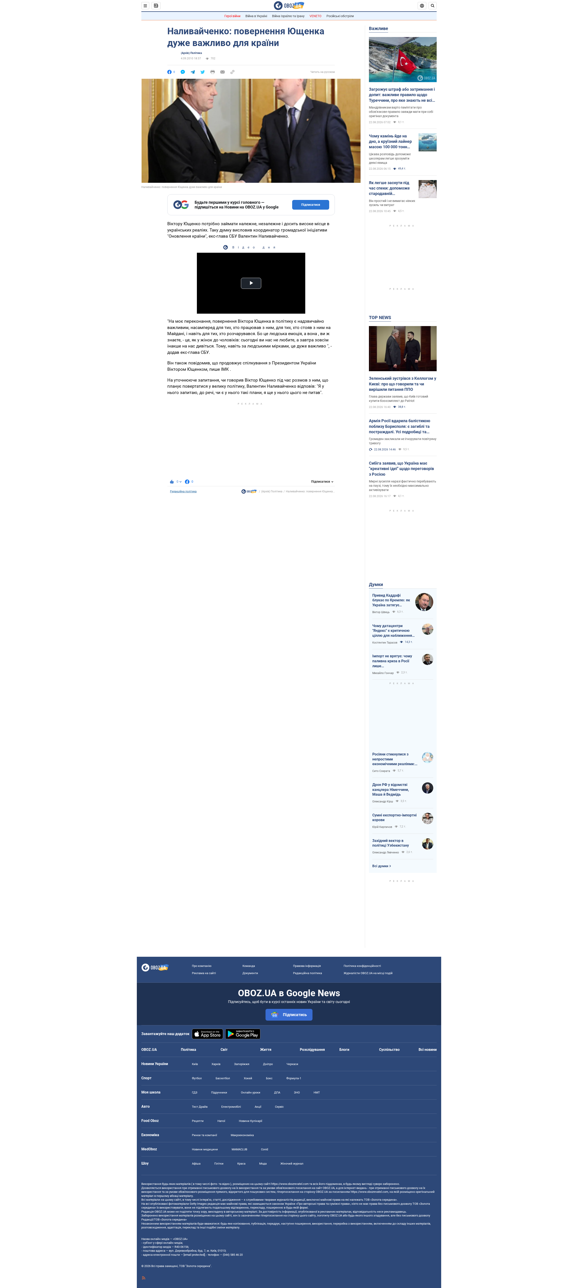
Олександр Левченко (385, 852)
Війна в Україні (256, 16)
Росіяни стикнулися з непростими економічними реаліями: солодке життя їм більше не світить (393, 759)
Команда (248, 966)
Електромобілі (231, 1106)
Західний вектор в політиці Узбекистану (390, 843)
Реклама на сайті (204, 973)
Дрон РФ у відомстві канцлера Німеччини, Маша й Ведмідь (390, 790)
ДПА (277, 1092)
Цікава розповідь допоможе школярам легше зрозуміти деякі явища (390, 158)
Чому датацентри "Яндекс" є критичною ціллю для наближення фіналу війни (392, 631)
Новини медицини (205, 1149)
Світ (224, 1049)
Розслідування (312, 1049)
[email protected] (194, 1254)
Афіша (196, 1163)
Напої (221, 1121)
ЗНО (297, 1092)
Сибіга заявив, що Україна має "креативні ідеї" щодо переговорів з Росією (401, 469)
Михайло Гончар (383, 673)
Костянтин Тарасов (384, 642)
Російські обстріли (340, 16)
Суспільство (389, 1049)
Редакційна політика (183, 491)
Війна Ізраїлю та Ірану (288, 16)
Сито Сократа (381, 771)
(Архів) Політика (191, 53)
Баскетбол (223, 1078)
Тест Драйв (199, 1106)
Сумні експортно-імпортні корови (394, 817)
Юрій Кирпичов (382, 827)
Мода (263, 1163)
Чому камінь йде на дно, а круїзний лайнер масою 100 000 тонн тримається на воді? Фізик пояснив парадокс (390, 142)
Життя (265, 1049)
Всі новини (428, 1049)
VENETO (316, 16)
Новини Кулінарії (250, 1121)
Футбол (197, 1078)
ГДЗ (194, 1092)
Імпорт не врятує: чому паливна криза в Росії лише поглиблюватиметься (392, 661)
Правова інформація (307, 966)
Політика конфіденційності (362, 966)
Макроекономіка (242, 1135)
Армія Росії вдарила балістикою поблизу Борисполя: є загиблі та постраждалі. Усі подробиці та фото (399, 426)
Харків (216, 1064)
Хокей (248, 1078)
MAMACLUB (239, 1149)
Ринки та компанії (204, 1135)
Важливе (378, 28)
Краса (241, 1163)
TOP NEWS (380, 317)
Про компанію (202, 966)
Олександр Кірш (382, 801)
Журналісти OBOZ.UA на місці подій (368, 973)
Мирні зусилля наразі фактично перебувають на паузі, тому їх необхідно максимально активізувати (402, 486)
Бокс (269, 1078)
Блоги (344, 1049)
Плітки (219, 1163)
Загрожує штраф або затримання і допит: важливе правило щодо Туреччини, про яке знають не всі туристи (402, 95)
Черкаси (292, 1064)
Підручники (219, 1092)
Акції (258, 1106)
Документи (250, 973)
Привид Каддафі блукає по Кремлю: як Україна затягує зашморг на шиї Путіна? (391, 600)
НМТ (317, 1092)
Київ (195, 1064)
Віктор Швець (381, 612)
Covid (264, 1149)
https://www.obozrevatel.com (290, 1184)
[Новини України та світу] (249, 492)
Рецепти (198, 1121)
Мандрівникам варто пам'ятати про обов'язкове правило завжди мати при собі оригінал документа (401, 112)
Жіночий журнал (291, 1163)
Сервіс (279, 1106)
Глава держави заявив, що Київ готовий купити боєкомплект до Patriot (398, 399)
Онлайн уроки (250, 1092)
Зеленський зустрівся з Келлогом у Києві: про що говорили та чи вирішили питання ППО (402, 384)
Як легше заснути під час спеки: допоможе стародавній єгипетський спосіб (389, 188)
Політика (188, 1049)
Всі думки (380, 866)
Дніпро (268, 1064)
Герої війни (232, 16)
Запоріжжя (241, 1064)
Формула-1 (293, 1078)
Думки (376, 584)
